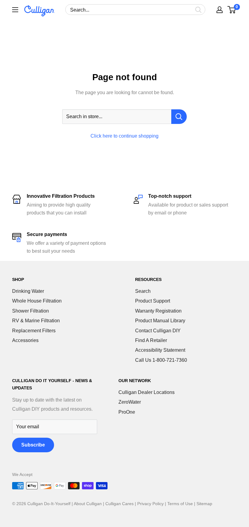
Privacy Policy (150, 503)
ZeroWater (129, 402)
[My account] (220, 9)
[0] (232, 9)
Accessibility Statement (160, 350)
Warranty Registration (158, 310)
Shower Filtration (30, 310)
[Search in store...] (179, 116)
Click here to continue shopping (124, 136)
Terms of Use (180, 503)
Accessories (25, 340)
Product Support (152, 300)
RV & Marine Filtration (36, 320)
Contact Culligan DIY (158, 330)
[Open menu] (15, 9)
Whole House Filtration (37, 300)
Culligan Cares (119, 503)
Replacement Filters (34, 330)
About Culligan (88, 503)
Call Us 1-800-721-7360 (161, 360)
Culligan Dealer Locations (146, 392)
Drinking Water (28, 291)
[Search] (198, 10)
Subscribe (33, 444)
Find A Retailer (151, 340)
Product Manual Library (160, 320)
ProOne (126, 412)
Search (143, 291)
